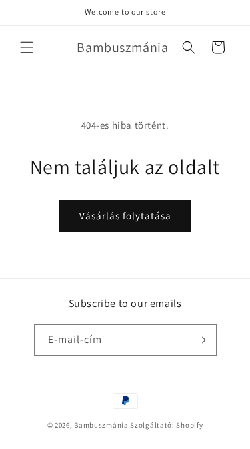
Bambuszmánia (102, 425)
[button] (26, 47)
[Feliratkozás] (201, 340)
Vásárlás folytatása (125, 215)
